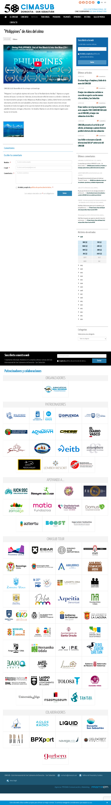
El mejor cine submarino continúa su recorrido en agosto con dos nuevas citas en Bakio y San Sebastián (90, 95)
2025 (81, 265)
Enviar (65, 193)
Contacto (13, 23)
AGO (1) (99, 254)
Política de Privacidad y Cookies (93, 775)
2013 (81, 308)
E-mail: (7, 168)
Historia (87, 17)
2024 (81, 269)
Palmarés (67, 17)
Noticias (34, 17)
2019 (81, 287)
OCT (99, 258)
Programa (56, 17)
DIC (99, 261)
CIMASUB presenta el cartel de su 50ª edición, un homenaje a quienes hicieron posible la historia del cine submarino (92, 128)
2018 (81, 290)
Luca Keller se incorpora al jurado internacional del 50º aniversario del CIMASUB (91, 143)
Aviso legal (13, 781)
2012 (81, 312)
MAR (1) (84, 246)
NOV (85, 261)
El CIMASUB (14, 17)
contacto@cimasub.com (69, 775)
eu (102, 2)
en (105, 2)
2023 (81, 272)
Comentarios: (9, 173)
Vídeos (15, 39)
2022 (81, 276)
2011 (81, 316)
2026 (81, 237)
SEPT (85, 258)
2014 (81, 305)
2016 (81, 298)
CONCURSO (24, 17)
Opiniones (77, 17)
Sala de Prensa (99, 17)
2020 (81, 283)
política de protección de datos (41, 187)
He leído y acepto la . (35, 187)
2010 (81, 319)
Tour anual (45, 17)
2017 (81, 294)
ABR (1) (99, 246)
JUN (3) (99, 250)
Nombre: (7, 163)
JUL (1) (85, 254)
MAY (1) (85, 250)
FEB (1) (99, 242)
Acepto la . (72, 361)
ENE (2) (85, 242)
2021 (81, 280)
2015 (81, 301)
